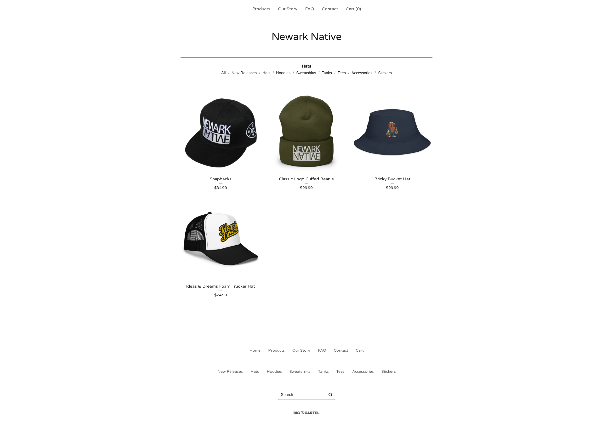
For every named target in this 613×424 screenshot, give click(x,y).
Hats (266, 73)
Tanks (327, 73)
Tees (342, 73)
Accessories (362, 73)
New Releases (244, 73)
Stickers (385, 73)
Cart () (353, 8)
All (223, 73)
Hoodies (283, 73)
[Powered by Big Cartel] (306, 412)
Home (255, 350)
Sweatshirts (306, 73)
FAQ (309, 8)
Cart (360, 350)
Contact (330, 8)
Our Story (287, 8)
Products (261, 8)
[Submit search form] (330, 395)
